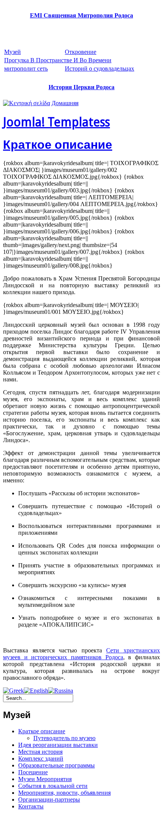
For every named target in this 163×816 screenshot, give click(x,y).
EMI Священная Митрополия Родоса (81, 15)
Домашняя (65, 103)
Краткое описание (57, 144)
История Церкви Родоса (81, 87)
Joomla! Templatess (56, 122)
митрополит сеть (26, 68)
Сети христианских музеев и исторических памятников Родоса (81, 653)
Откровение (80, 52)
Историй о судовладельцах (99, 68)
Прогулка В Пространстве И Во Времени (57, 60)
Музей (12, 52)
